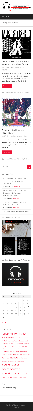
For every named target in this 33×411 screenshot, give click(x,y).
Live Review (12, 349)
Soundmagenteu (20, 361)
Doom (4, 343)
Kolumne (4, 349)
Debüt (16, 341)
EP (15, 343)
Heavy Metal (13, 346)
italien (26, 346)
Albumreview (8, 337)
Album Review (18, 333)
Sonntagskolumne (12, 361)
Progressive (9, 354)
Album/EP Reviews (10, 92)
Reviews (26, 92)
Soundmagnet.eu (11, 368)
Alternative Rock (19, 338)
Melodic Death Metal (20, 349)
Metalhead (12, 351)
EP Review (20, 343)
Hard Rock (5, 346)
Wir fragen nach (22, 377)
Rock (20, 358)
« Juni (4, 322)
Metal (7, 352)
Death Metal (10, 341)
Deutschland (23, 341)
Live (8, 349)
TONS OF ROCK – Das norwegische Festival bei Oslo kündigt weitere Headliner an (14, 181)
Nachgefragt (19, 351)
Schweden (5, 361)
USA (16, 377)
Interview (21, 346)
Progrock (8, 358)
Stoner (24, 374)
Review (14, 357)
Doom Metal (10, 343)
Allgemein (20, 92)
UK (14, 377)
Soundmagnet (10, 364)
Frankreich (26, 343)
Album (5, 333)
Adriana (4, 70)
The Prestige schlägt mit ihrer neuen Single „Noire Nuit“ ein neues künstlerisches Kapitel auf (14, 193)
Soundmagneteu (12, 373)
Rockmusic (24, 358)
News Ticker (17, 186)
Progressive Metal (18, 354)
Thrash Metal (9, 377)
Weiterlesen (7, 86)
